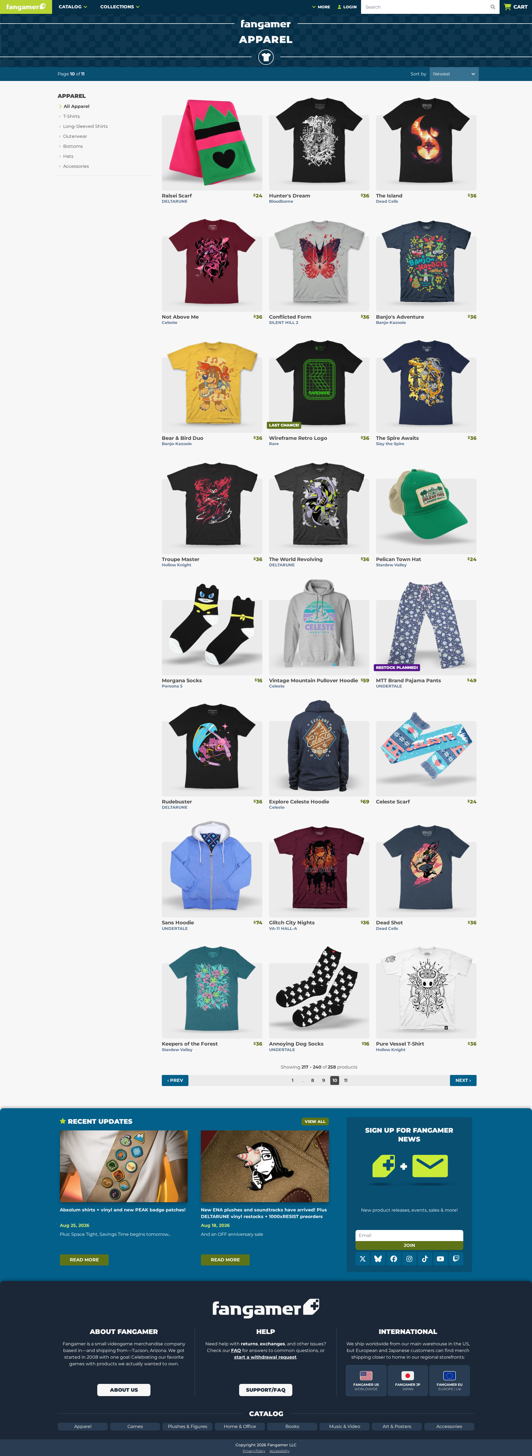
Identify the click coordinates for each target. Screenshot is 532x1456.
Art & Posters (397, 1426)
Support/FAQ (265, 1390)
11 (345, 1080)
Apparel (82, 1426)
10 (334, 1080)
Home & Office (240, 1426)
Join (409, 1245)
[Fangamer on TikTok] (425, 1258)
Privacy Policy (254, 1451)
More (324, 6)
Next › (463, 1080)
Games (135, 1426)
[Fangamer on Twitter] (362, 1258)
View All (315, 1121)
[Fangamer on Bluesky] (378, 1258)
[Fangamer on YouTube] (440, 1258)
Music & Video (344, 1426)
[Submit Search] (493, 7)
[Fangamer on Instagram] (409, 1258)
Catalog (70, 6)
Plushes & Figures (187, 1426)
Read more (84, 1259)
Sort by (418, 74)
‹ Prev (175, 1080)
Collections (117, 6)
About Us (124, 1390)
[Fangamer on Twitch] (456, 1258)
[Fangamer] (26, 7)
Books (292, 1426)
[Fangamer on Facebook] (394, 1258)
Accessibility (280, 1451)
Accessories (449, 1426)
